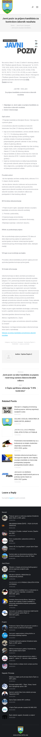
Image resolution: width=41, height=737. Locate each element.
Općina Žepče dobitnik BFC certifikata (19, 700)
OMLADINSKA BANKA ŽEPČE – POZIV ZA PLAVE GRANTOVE (23, 524)
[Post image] (7, 410)
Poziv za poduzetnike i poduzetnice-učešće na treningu (22, 540)
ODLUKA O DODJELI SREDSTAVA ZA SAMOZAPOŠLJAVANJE (26, 420)
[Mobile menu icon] (37, 7)
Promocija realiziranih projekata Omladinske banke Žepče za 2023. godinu (23, 642)
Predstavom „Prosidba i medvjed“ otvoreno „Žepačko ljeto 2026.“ (23, 532)
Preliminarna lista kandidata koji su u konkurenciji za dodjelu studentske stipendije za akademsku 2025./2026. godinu (26, 444)
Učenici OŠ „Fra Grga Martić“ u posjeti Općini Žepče (23, 546)
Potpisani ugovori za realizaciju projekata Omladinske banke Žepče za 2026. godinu (24, 517)
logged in (11, 498)
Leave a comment (24, 344)
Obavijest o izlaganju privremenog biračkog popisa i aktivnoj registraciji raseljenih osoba (26, 409)
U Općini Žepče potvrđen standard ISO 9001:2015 (23, 707)
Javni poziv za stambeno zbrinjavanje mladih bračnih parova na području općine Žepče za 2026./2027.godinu (26, 475)
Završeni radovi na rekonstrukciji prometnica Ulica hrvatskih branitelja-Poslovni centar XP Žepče (23, 555)
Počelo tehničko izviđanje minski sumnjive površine (23, 664)
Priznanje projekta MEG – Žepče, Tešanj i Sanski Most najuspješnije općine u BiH (22, 685)
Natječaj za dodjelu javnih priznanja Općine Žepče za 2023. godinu (23, 678)
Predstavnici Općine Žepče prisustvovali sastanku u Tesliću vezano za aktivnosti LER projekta (23, 626)
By (29, 342)
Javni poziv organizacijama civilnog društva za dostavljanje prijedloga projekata (22, 634)
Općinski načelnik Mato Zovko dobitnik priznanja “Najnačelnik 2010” (22, 693)
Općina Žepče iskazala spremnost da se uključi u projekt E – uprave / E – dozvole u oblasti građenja (23, 657)
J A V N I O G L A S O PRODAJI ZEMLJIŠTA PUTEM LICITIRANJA (25, 431)
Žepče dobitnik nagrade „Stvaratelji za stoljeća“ (22, 715)
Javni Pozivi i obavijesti (10, 40)
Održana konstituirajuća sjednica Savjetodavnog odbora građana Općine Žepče (22, 649)
